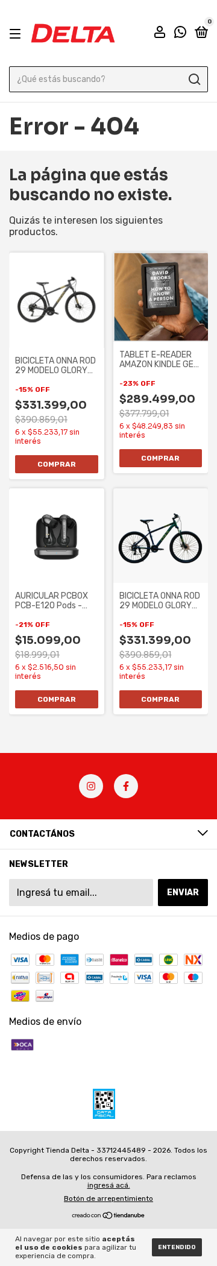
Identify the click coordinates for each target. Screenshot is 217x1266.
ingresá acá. (108, 1185)
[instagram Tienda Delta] (91, 786)
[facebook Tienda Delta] (126, 786)
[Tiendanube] (108, 1216)
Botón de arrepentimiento (108, 1198)
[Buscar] (194, 79)
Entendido (177, 1247)
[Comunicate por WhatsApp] (180, 34)
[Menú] (17, 33)
